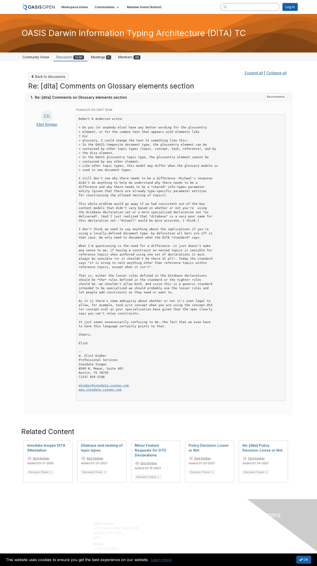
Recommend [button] (276, 96)
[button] (107, 6)
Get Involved (170, 524)
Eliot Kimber (47, 124)
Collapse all (276, 73)
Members (128, 57)
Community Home (36, 57)
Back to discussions (49, 77)
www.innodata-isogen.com (100, 389)
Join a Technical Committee (181, 537)
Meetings (100, 57)
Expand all (254, 73)
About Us (234, 524)
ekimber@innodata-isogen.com (104, 385)
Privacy (233, 528)
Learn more (161, 559)
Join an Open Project (176, 530)
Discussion (69, 57)
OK (305, 560)
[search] (225, 6)
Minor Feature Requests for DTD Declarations (150, 450)
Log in (290, 7)
